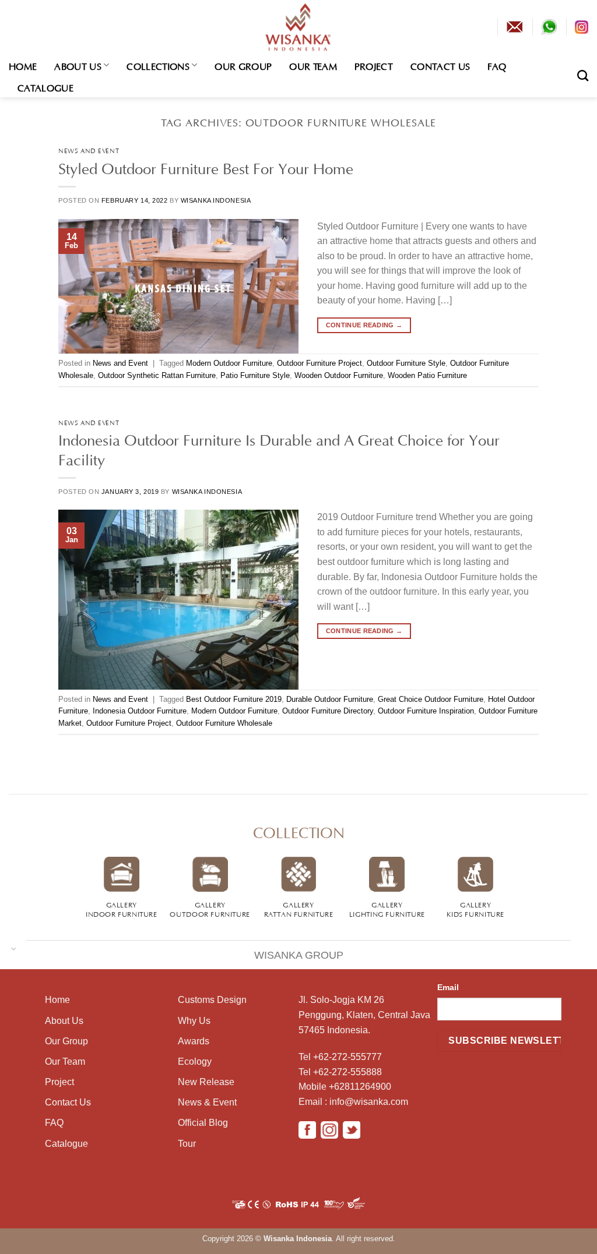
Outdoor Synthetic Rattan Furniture (157, 375)
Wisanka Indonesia (216, 200)
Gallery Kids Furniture (475, 908)
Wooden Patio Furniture (427, 375)
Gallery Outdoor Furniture (210, 908)
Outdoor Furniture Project (319, 363)
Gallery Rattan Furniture (298, 908)
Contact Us (440, 65)
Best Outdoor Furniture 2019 (234, 699)
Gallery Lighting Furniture (387, 908)
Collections (158, 65)
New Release (206, 1082)
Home (23, 65)
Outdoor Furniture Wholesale (224, 723)
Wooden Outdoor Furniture (338, 375)
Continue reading (364, 325)
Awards (193, 1041)
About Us (77, 65)
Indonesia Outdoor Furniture (140, 711)
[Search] (582, 75)
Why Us (194, 1021)
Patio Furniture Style (255, 375)
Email (448, 987)
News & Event (207, 1102)
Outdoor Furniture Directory (327, 711)
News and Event (88, 150)
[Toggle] (14, 948)
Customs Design (212, 1000)
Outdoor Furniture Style (406, 363)
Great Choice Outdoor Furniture (430, 699)
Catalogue (45, 86)
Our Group (243, 65)
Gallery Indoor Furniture (121, 908)
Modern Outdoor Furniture (229, 363)
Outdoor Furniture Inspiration (426, 711)
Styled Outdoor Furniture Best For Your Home (205, 166)
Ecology (195, 1061)
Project (373, 65)
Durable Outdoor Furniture (329, 699)
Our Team (313, 65)
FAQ (496, 65)
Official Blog (203, 1123)
